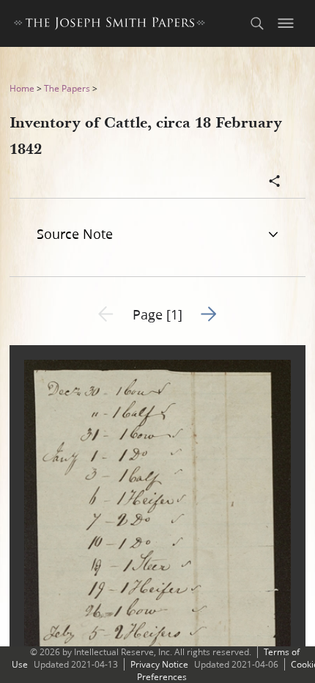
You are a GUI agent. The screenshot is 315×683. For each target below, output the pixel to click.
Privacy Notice (159, 664)
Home (22, 88)
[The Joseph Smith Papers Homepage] (109, 25)
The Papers (67, 88)
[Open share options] (274, 182)
